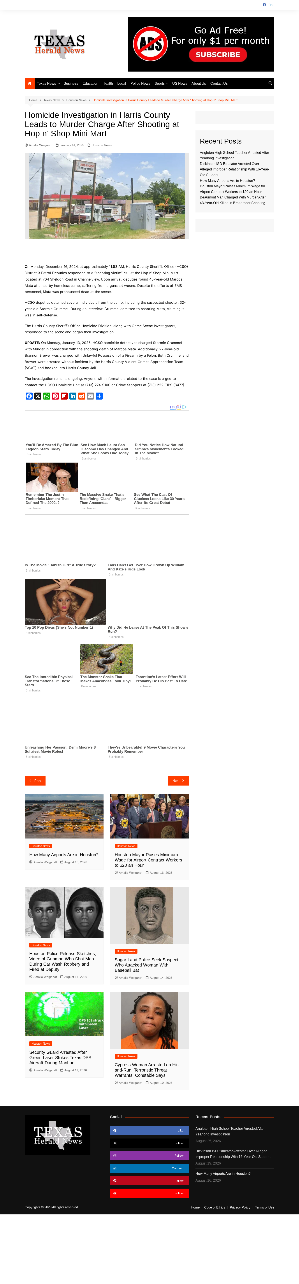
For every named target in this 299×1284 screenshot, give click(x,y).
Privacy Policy (240, 1207)
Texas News (46, 83)
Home (195, 1207)
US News (179, 83)
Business (71, 83)
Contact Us (219, 83)
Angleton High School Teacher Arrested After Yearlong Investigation (230, 1131)
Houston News (101, 145)
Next (175, 780)
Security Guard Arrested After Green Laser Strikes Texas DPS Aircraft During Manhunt (60, 1057)
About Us (199, 83)
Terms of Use (264, 1207)
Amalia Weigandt (40, 145)
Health (108, 83)
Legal (121, 83)
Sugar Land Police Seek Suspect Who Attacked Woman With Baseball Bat (146, 965)
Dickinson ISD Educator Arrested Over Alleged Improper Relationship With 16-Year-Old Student (234, 169)
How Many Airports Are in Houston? (63, 854)
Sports (160, 83)
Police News (140, 83)
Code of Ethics (214, 1207)
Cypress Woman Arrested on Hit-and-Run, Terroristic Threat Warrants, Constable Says (147, 1070)
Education (90, 83)
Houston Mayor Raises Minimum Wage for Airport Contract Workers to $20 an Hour (148, 860)
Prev (37, 780)
